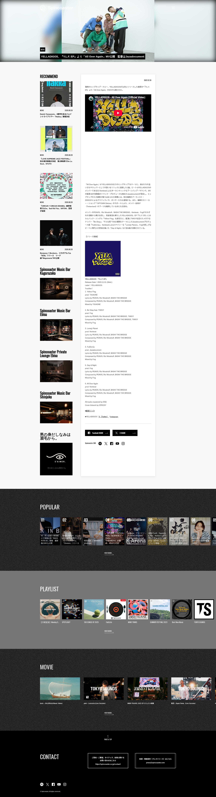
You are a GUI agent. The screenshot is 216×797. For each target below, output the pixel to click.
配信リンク (90, 411)
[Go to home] (56, 7)
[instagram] (123, 445)
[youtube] (117, 445)
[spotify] (100, 445)
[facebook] (112, 445)
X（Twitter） (104, 417)
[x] (106, 445)
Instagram (114, 417)
